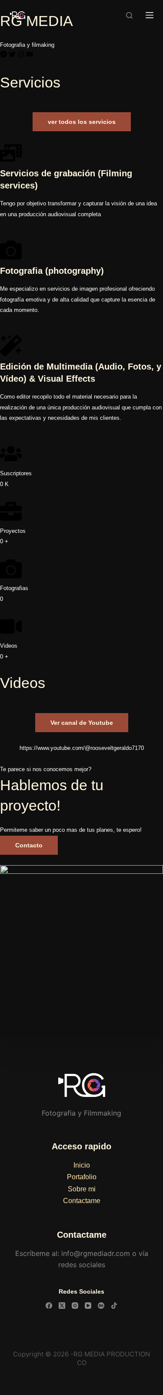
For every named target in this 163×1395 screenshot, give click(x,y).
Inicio (81, 1165)
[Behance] (101, 1305)
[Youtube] (29, 54)
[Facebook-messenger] (3, 54)
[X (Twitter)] (62, 1305)
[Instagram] (20, 54)
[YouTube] (88, 1305)
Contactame (81, 1200)
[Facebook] (49, 1305)
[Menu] (149, 15)
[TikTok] (114, 1305)
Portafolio (81, 1177)
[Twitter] (12, 54)
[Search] (129, 15)
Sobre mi (82, 1189)
